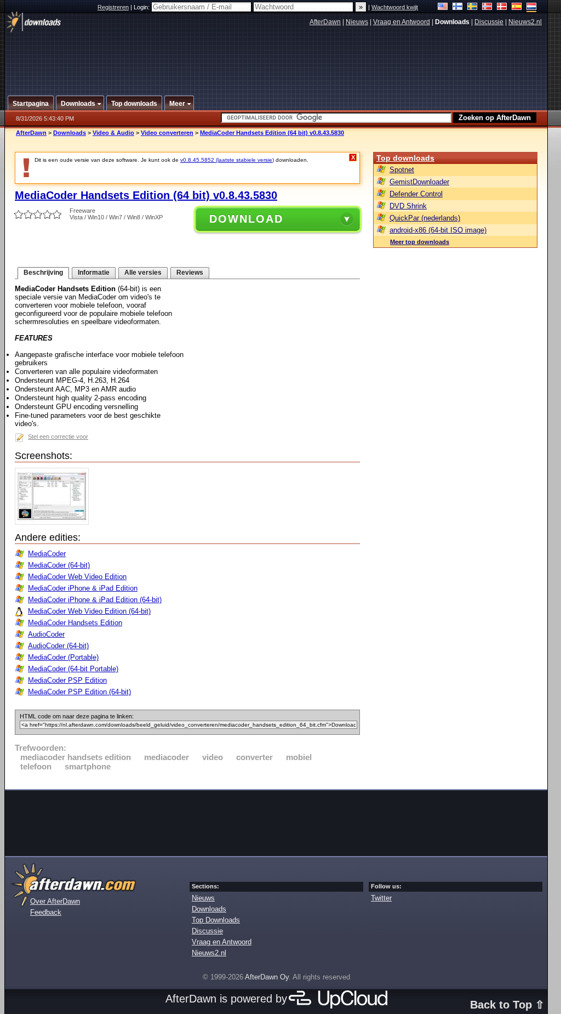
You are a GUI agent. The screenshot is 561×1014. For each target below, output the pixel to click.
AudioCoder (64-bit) (58, 646)
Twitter (381, 898)
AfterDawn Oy (267, 977)
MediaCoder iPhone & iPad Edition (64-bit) (95, 600)
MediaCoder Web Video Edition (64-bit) (89, 611)
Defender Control (416, 194)
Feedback (45, 912)
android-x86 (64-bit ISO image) (438, 230)
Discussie (488, 22)
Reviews (189, 272)
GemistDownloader (419, 182)
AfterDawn (325, 22)
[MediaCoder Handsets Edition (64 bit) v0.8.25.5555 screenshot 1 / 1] (54, 522)
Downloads (69, 132)
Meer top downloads (419, 242)
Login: (142, 7)
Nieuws (357, 22)
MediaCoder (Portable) (63, 657)
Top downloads (405, 158)
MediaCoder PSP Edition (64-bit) (79, 692)
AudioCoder (46, 634)
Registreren (113, 7)
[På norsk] (487, 7)
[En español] (517, 7)
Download (246, 219)
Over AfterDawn (55, 901)
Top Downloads (216, 920)
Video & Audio (113, 132)
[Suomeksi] (458, 7)
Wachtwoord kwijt (394, 7)
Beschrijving (43, 272)
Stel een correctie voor (58, 436)
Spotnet (402, 170)
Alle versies (143, 272)
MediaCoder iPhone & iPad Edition (83, 588)
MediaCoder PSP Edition (67, 680)
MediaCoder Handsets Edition (75, 623)
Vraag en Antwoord (401, 22)
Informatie (94, 272)
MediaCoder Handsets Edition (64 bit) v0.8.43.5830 (272, 132)
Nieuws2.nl (525, 22)
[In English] (443, 7)
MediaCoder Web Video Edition (77, 577)
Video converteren (167, 132)
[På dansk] (502, 7)
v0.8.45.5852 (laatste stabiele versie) (227, 160)
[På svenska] (472, 7)
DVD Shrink (408, 206)
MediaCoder (47, 554)
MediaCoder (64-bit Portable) (73, 669)
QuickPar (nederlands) (425, 218)
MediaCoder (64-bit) (59, 565)
